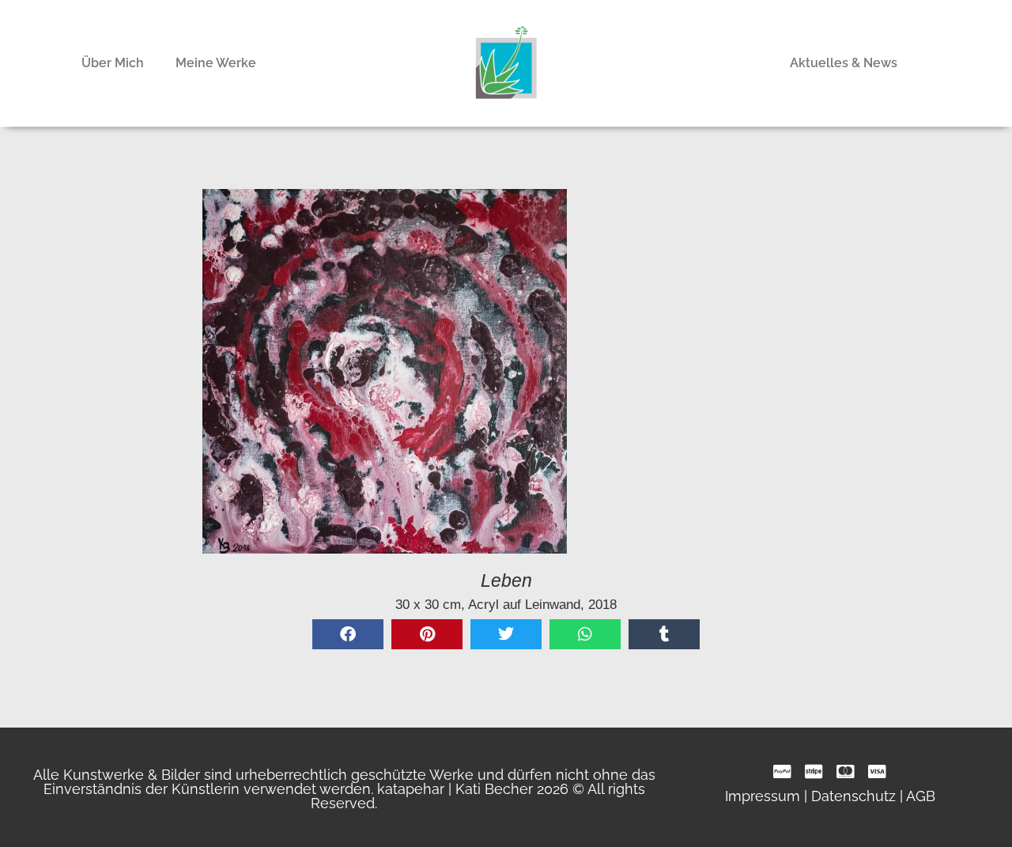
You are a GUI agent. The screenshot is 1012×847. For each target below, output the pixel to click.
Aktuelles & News (843, 62)
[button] (347, 634)
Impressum (762, 796)
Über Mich (112, 62)
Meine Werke (216, 62)
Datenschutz (853, 796)
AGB (920, 796)
